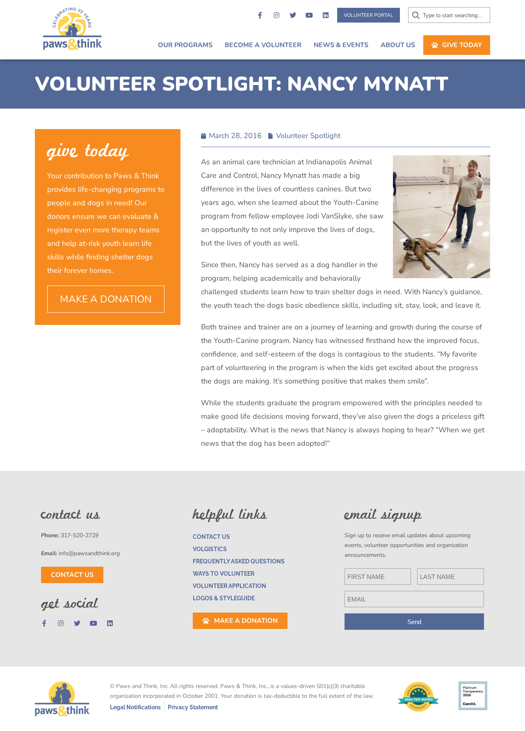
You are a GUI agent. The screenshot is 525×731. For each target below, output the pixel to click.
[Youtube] (309, 15)
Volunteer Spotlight (308, 136)
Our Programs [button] (185, 45)
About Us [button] (398, 45)
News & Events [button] (341, 45)
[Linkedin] (325, 15)
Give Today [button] (462, 45)
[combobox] (449, 15)
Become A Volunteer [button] (263, 45)
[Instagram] (276, 15)
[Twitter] (293, 15)
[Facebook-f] (260, 15)
